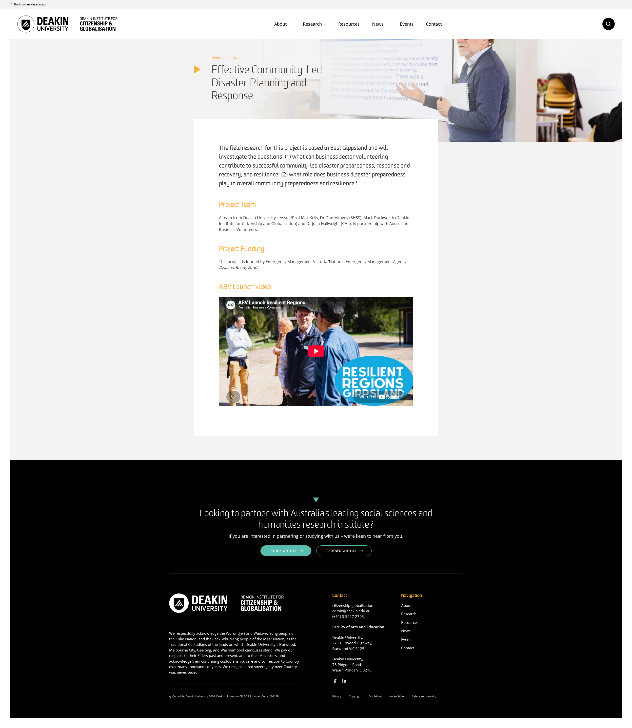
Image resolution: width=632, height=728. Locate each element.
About (280, 24)
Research (312, 24)
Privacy (336, 696)
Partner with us (341, 551)
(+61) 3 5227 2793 (348, 616)
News (378, 24)
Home (216, 57)
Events (407, 24)
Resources (349, 24)
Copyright (355, 696)
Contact (434, 24)
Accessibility (397, 696)
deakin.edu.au (35, 4)
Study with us (283, 551)
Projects (233, 57)
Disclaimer (375, 696)
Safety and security (424, 696)
